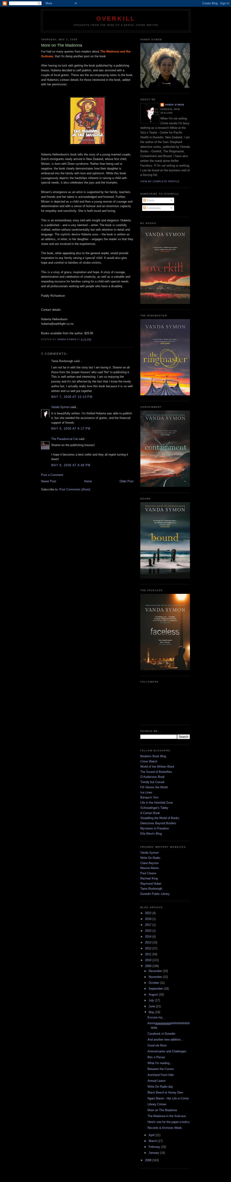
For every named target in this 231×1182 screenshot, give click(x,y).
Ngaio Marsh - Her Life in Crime (168, 1098)
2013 (148, 942)
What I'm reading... (160, 1063)
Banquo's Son (149, 797)
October (154, 982)
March (153, 1141)
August (154, 994)
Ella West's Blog (151, 833)
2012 (148, 948)
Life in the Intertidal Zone (156, 802)
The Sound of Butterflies (156, 772)
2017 (148, 924)
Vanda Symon (60, 407)
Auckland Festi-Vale (161, 1075)
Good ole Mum (157, 1045)
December (156, 971)
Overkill (115, 18)
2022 (148, 913)
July (152, 1000)
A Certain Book (150, 813)
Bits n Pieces (156, 1057)
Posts (150, 200)
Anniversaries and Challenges (167, 1051)
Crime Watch (148, 761)
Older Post (127, 481)
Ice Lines (146, 792)
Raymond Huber (150, 883)
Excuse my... (156, 1017)
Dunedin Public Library (155, 893)
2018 (148, 919)
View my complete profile (160, 181)
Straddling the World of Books (159, 818)
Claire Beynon (149, 863)
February (155, 1147)
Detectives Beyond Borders (158, 823)
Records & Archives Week (165, 1127)
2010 (148, 960)
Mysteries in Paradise (154, 828)
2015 (148, 930)
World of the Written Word (157, 766)
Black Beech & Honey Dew (165, 1092)
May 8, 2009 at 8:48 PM (71, 465)
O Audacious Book (152, 776)
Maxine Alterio (149, 868)
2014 (148, 936)
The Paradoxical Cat (64, 439)
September (156, 988)
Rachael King (149, 878)
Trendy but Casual (152, 782)
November (156, 977)
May (152, 1012)
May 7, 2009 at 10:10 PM (71, 397)
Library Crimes (157, 1104)
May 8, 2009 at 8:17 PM (71, 428)
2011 (148, 954)
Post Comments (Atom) (74, 489)
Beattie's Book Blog (153, 756)
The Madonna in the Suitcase (167, 1116)
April (152, 1135)
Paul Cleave (148, 873)
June (152, 1006)
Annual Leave (156, 1080)
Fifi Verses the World (154, 787)
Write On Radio (150, 858)
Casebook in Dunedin (161, 1033)
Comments (153, 208)
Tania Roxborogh (151, 888)
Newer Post (48, 481)
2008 (148, 1160)
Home (88, 481)
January (154, 1152)
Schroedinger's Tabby (154, 807)
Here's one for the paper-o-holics (169, 1122)
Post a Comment (52, 475)
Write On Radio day (160, 1086)
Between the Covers (161, 1069)
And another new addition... (165, 1039)
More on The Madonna (162, 1110)
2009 (148, 966)
